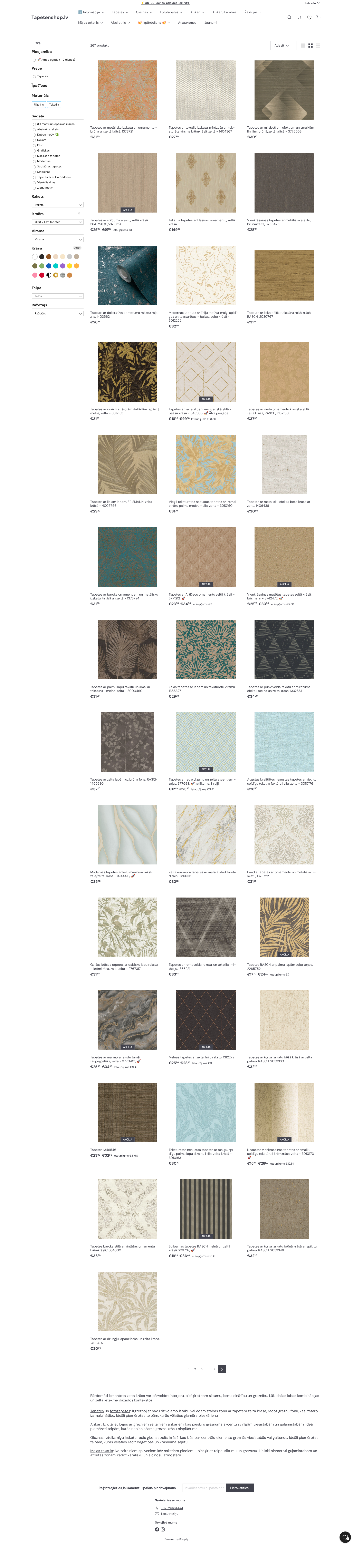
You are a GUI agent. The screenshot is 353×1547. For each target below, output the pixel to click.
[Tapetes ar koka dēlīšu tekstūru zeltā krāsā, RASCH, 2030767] (284, 283)
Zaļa (42, 266)
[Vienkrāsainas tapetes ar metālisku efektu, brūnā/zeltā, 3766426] (284, 191)
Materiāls (40, 95)
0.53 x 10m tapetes (47, 222)
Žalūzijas (251, 12)
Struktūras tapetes (49, 166)
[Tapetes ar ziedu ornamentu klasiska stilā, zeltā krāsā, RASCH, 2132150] (284, 380)
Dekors (41, 140)
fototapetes (120, 1411)
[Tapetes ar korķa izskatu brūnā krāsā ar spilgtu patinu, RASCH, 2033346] (284, 1217)
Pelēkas (70, 257)
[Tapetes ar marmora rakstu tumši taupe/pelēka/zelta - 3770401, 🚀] (127, 1028)
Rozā (35, 275)
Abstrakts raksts (47, 129)
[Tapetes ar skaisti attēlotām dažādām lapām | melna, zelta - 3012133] (127, 380)
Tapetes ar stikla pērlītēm (53, 177)
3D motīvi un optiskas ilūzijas (55, 124)
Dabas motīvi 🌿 (47, 135)
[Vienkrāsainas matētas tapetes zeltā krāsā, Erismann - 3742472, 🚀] (284, 565)
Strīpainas (43, 172)
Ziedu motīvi (44, 188)
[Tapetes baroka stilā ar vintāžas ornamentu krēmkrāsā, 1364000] (127, 1217)
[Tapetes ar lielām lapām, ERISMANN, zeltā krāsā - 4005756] (127, 472)
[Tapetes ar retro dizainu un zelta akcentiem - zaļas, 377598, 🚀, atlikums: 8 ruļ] (206, 750)
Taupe (76, 257)
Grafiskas (43, 151)
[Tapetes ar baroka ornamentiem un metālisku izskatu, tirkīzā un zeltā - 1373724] (127, 565)
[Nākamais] (222, 1369)
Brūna (49, 257)
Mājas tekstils (88, 22)
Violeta (63, 266)
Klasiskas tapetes (48, 156)
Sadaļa (38, 116)
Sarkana (42, 275)
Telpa (36, 287)
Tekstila (54, 104)
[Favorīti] (309, 17)
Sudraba (63, 275)
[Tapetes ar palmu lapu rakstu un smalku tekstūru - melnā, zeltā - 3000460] (127, 657)
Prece (37, 68)
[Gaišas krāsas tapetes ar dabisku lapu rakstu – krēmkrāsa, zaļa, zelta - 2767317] (127, 935)
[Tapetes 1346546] (127, 1118)
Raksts (38, 196)
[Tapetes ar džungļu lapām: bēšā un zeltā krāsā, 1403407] (127, 1309)
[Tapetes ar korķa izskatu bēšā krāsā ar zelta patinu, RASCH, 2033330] (284, 1028)
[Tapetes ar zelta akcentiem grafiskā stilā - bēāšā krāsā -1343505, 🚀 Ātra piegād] (206, 380)
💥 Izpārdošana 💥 (152, 22)
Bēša (56, 257)
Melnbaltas (49, 275)
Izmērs (38, 214)
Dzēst (79, 214)
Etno (39, 145)
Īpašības (39, 85)
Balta (35, 257)
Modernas (43, 161)
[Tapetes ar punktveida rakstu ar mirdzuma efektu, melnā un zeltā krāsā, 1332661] (284, 657)
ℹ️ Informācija (89, 12)
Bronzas (70, 275)
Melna (42, 257)
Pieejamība (42, 52)
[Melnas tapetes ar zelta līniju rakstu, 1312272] (206, 1026)
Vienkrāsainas (45, 182)
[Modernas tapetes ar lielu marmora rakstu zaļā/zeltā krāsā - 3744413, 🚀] (127, 842)
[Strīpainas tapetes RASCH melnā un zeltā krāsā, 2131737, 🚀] (206, 1217)
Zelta (56, 275)
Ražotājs (39, 305)
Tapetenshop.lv (49, 17)
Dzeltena (70, 266)
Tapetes (118, 12)
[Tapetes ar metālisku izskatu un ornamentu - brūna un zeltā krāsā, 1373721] (127, 98)
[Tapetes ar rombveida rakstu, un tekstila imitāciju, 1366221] (206, 935)
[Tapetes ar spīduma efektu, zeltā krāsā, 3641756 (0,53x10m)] (127, 191)
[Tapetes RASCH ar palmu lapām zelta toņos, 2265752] (284, 935)
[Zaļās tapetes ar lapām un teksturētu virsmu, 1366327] (206, 657)
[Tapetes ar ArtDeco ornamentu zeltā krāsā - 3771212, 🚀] (206, 565)
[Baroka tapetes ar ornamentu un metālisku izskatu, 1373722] (284, 842)
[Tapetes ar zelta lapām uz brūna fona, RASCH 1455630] (127, 750)
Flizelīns (39, 104)
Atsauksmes (187, 22)
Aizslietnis (119, 22)
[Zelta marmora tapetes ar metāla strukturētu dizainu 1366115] (206, 842)
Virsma (38, 231)
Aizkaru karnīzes (224, 12)
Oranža (76, 266)
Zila (49, 266)
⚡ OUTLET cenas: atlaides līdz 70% (165, 3)
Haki (35, 266)
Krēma (63, 257)
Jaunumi (210, 22)
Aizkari (195, 12)
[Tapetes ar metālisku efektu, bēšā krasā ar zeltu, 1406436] (284, 472)
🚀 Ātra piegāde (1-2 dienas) (55, 60)
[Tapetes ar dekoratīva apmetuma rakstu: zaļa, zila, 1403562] (127, 283)
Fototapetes (169, 12)
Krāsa (37, 248)
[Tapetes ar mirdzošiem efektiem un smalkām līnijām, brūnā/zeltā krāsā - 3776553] (284, 98)
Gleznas (142, 12)
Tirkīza (56, 266)
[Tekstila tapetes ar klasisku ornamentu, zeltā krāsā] (206, 191)
